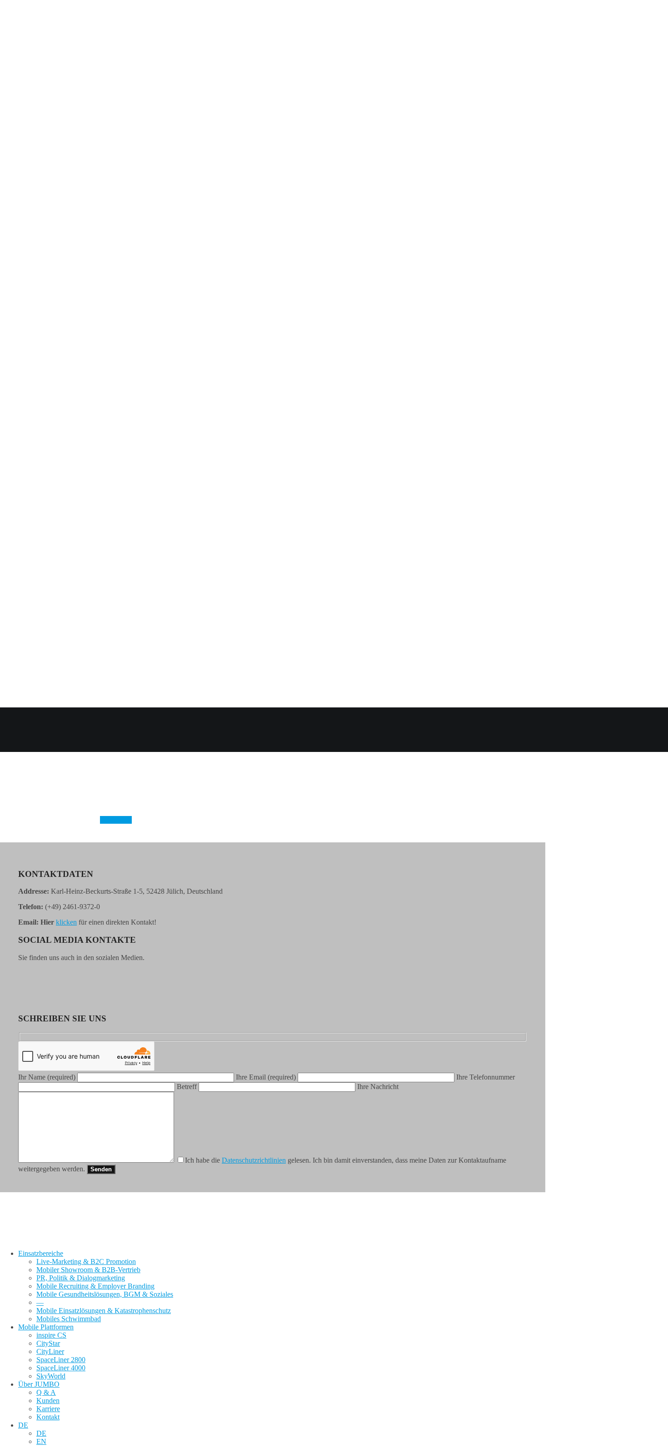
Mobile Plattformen (46, 1327)
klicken (66, 922)
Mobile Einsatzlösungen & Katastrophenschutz (103, 1310)
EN (41, 1441)
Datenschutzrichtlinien (254, 1160)
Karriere (48, 1409)
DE (23, 1425)
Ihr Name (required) (47, 1077)
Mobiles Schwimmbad (68, 1319)
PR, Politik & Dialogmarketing (80, 1278)
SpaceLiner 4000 (60, 1368)
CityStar (48, 1343)
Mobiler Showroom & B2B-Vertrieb (88, 1270)
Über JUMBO (39, 1384)
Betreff (188, 1086)
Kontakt (48, 1417)
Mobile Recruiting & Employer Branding (95, 1286)
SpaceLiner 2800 (60, 1359)
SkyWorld (50, 1376)
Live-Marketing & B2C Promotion (86, 1261)
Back (7, 747)
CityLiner (50, 1351)
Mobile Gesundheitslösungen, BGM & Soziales (104, 1294)
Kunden (48, 1400)
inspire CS (51, 1335)
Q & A (46, 1392)
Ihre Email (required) (267, 1077)
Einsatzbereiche (40, 1253)
